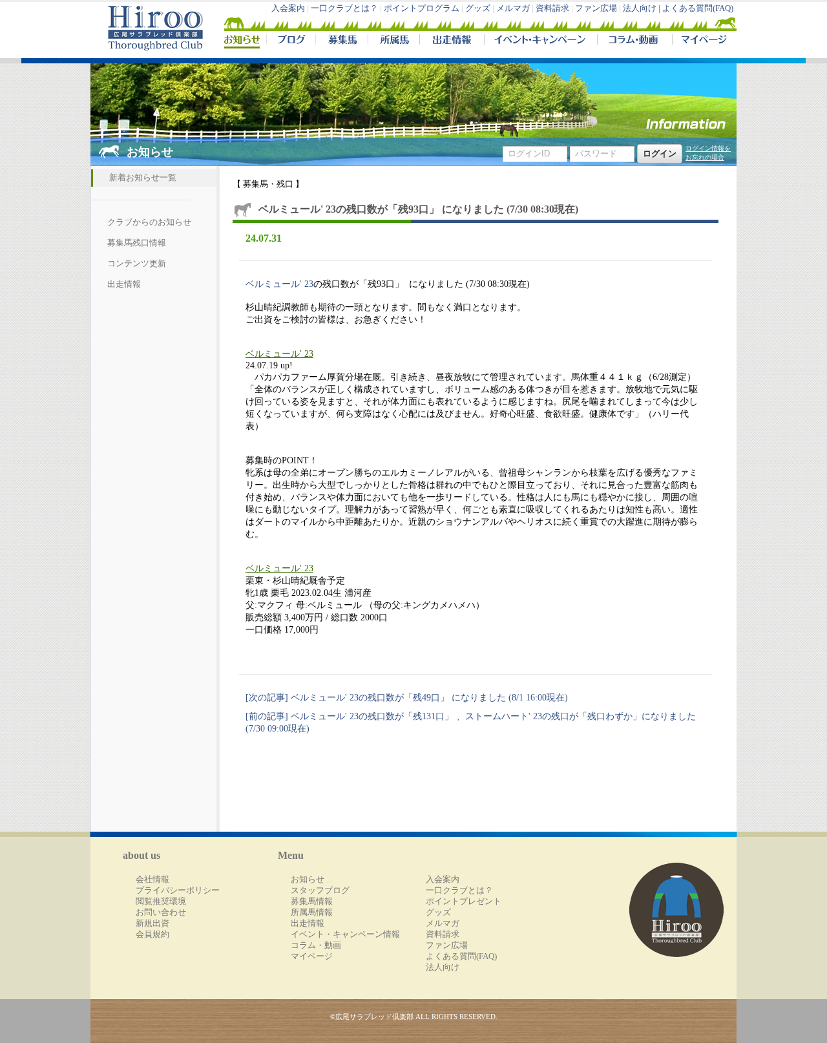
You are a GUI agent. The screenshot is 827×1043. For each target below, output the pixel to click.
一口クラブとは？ (344, 8)
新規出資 (152, 923)
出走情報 (451, 41)
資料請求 (552, 8)
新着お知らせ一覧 (142, 177)
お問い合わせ (161, 912)
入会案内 (288, 8)
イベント (540, 41)
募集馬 (341, 41)
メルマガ (513, 8)
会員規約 (152, 934)
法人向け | (642, 8)
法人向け (442, 967)
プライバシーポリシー (178, 890)
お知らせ (307, 879)
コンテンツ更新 (136, 263)
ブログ (290, 41)
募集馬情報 (312, 901)
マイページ (702, 41)
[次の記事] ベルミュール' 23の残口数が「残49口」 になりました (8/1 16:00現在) (407, 697)
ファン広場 (596, 8)
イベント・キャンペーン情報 (345, 934)
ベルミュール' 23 (279, 284)
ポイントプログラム (421, 8)
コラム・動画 (635, 41)
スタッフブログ (320, 890)
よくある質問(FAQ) (697, 8)
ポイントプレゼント (463, 901)
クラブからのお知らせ (149, 222)
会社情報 (152, 879)
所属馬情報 (312, 912)
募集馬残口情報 (136, 243)
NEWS (243, 41)
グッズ (477, 8)
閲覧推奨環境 (161, 901)
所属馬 (393, 41)
